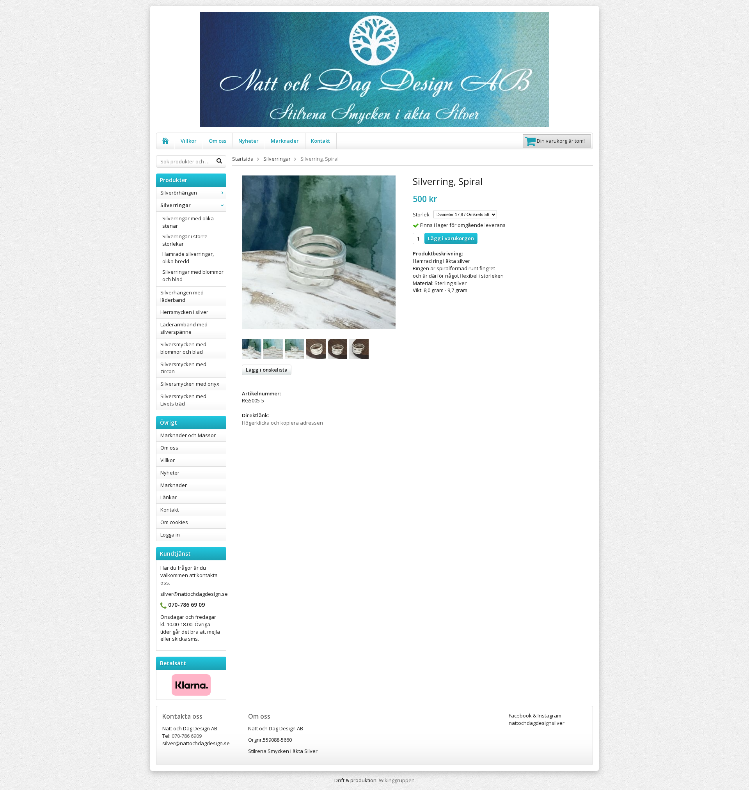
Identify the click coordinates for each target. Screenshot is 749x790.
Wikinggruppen (397, 780)
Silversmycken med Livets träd (183, 400)
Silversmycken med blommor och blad (183, 348)
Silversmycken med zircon (183, 368)
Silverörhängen (178, 192)
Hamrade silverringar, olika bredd (188, 257)
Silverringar (175, 205)
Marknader (285, 140)
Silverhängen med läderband (182, 296)
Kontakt (320, 140)
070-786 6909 (187, 735)
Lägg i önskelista (267, 369)
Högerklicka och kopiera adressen (282, 422)
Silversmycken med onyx (189, 383)
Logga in (170, 534)
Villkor (189, 140)
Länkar (168, 497)
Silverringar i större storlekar (185, 240)
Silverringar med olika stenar (188, 222)
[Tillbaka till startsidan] (165, 141)
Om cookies (174, 522)
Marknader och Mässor (188, 435)
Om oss (217, 140)
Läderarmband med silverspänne (184, 328)
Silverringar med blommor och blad (193, 275)
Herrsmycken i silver (184, 311)
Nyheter (248, 140)
